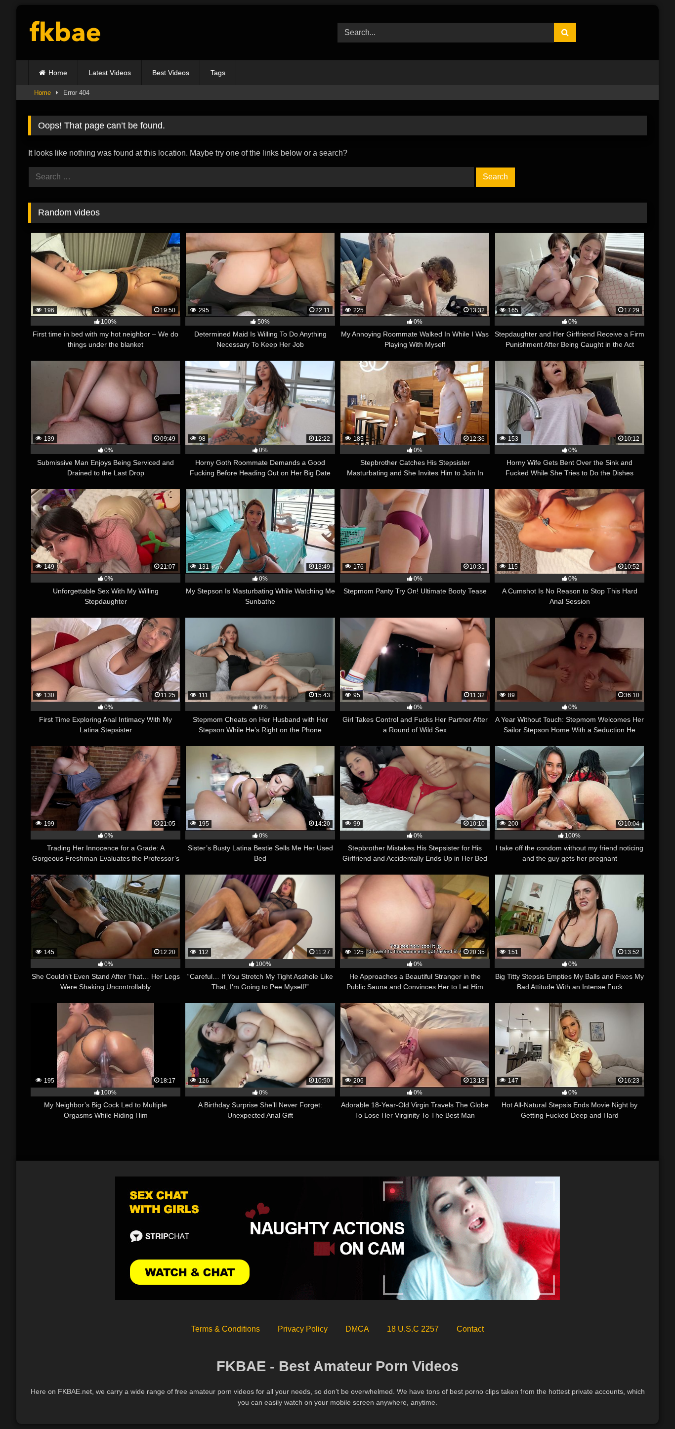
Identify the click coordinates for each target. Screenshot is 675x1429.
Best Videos (170, 73)
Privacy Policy (303, 1329)
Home (57, 73)
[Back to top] (644, 1399)
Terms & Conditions (225, 1329)
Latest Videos (109, 73)
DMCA (357, 1329)
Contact (470, 1329)
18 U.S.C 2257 (413, 1329)
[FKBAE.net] (65, 33)
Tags (218, 73)
